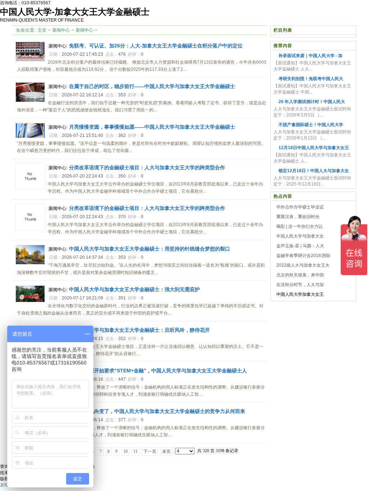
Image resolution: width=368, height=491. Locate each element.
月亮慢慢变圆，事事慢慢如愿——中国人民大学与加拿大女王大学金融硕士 (152, 127)
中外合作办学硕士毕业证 (300, 207)
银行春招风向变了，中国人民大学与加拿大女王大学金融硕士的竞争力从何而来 (157, 411)
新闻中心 (61, 30)
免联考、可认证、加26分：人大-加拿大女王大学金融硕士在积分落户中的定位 (156, 46)
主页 (42, 30)
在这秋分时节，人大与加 (300, 284)
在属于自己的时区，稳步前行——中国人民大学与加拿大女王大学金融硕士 (152, 86)
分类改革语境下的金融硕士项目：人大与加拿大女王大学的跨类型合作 (147, 167)
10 (125, 451)
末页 (166, 451)
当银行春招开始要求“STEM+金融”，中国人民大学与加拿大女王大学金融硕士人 (158, 370)
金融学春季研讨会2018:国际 (303, 255)
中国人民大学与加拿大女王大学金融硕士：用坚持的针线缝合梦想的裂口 (149, 249)
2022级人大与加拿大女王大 (303, 265)
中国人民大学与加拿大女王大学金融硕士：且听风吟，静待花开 (139, 330)
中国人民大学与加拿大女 (300, 236)
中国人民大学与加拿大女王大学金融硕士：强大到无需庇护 (134, 289)
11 (135, 451)
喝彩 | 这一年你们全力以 (299, 226)
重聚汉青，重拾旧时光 (297, 216)
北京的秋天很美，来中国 (300, 274)
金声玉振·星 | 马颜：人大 (300, 245)
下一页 (149, 451)
